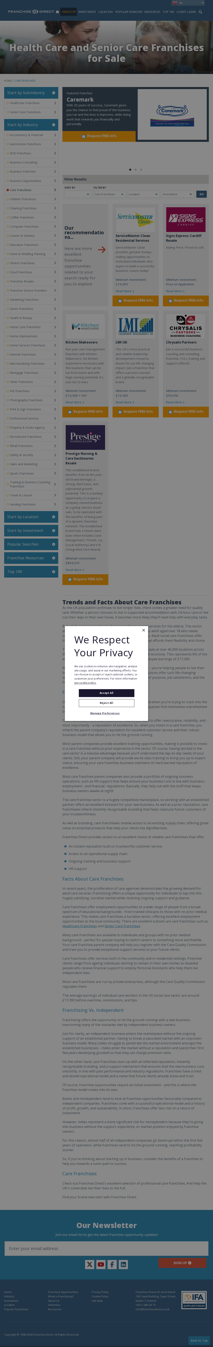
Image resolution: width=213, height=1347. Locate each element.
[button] (106, 713)
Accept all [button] (107, 693)
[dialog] (106, 673)
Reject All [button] (106, 703)
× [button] (143, 630)
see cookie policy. (85, 683)
